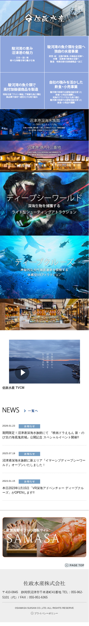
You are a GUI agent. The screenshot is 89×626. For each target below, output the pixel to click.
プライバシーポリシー (46, 613)
